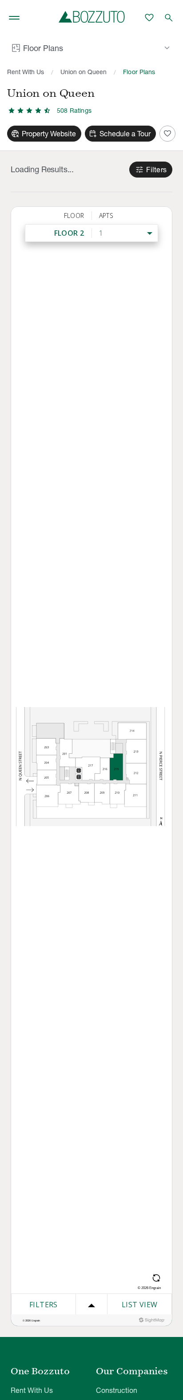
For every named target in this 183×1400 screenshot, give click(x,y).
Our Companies (132, 1371)
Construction (116, 1390)
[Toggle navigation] (14, 18)
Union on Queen (83, 72)
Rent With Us (25, 72)
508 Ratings (74, 111)
